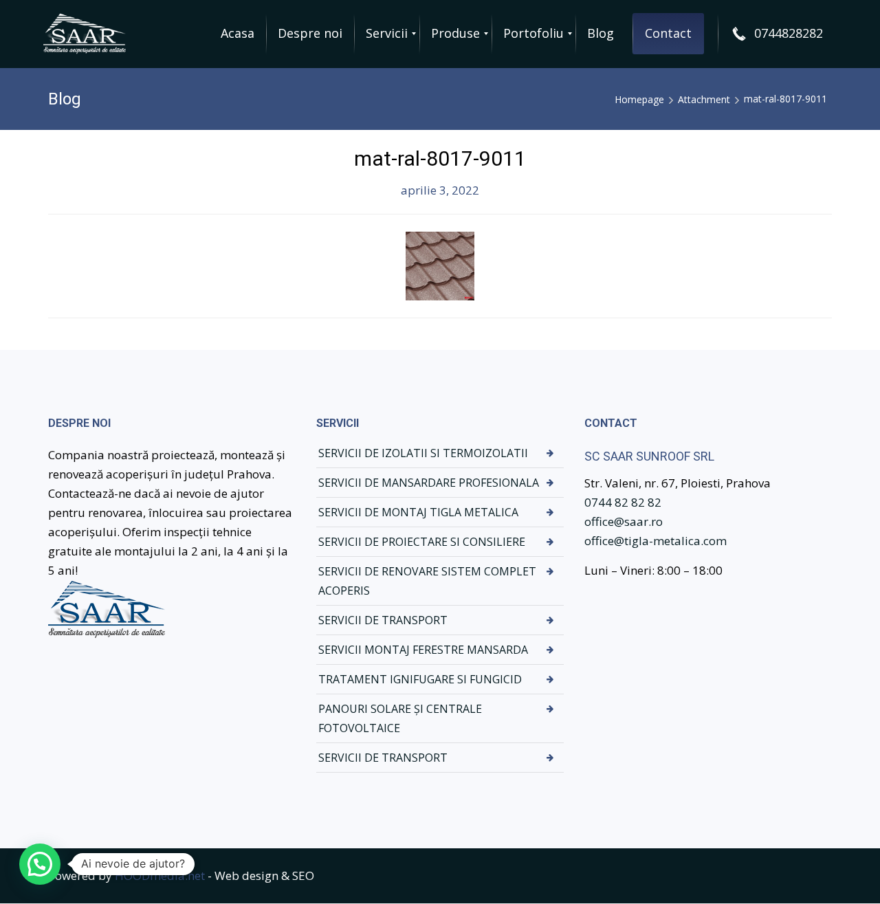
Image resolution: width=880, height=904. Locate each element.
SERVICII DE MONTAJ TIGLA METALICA (418, 512)
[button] (39, 864)
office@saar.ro (623, 521)
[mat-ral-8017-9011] (440, 265)
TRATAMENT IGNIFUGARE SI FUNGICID (420, 679)
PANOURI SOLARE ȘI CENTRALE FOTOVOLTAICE (400, 718)
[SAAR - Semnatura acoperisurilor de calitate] (88, 33)
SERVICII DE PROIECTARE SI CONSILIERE (421, 541)
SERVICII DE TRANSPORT (383, 620)
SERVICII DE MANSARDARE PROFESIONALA (428, 482)
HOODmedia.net (160, 875)
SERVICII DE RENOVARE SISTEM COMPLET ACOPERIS (427, 581)
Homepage (639, 99)
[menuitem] (237, 33)
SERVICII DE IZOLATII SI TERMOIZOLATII (423, 453)
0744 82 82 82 (622, 502)
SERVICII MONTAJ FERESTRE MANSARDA (423, 649)
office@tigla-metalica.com (655, 541)
